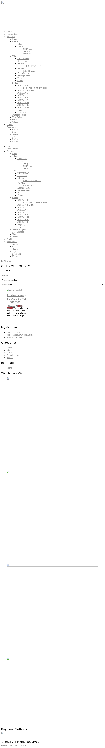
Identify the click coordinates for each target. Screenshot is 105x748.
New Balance (18, 117)
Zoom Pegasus (24, 73)
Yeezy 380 (27, 54)
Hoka (14, 39)
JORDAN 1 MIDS (26, 90)
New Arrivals (12, 34)
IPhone (15, 142)
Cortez (20, 80)
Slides (14, 120)
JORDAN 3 (23, 93)
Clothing (10, 124)
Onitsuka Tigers (19, 115)
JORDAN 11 (23, 102)
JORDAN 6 (23, 100)
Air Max (21, 68)
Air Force (22, 63)
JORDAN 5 (23, 98)
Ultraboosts (22, 44)
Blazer (20, 78)
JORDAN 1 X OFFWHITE (35, 88)
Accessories (12, 127)
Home (9, 32)
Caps (14, 137)
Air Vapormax (24, 76)
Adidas (15, 41)
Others (15, 122)
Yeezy (20, 46)
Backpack (16, 139)
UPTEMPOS (23, 58)
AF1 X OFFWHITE (32, 66)
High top (21, 110)
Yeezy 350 (27, 49)
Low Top (22, 112)
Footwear (11, 36)
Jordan (15, 83)
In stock (8, 270)
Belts (14, 132)
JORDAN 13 (23, 107)
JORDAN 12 (23, 105)
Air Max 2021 (29, 71)
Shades (15, 134)
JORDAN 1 (23, 85)
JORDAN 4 (23, 95)
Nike (14, 56)
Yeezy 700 (27, 51)
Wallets (15, 129)
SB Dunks (22, 61)
